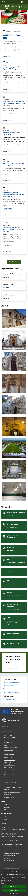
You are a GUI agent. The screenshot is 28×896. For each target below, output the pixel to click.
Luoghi (5, 816)
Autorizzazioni (7, 795)
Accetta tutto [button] (14, 886)
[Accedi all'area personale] (21, 2)
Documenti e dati (8, 750)
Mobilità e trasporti (9, 775)
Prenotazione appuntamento (11, 853)
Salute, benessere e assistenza (12, 792)
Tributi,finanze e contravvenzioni (12, 787)
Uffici (5, 740)
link (6, 883)
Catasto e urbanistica (9, 770)
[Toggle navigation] (3, 7)
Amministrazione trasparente (11, 868)
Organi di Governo (8, 735)
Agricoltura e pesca (9, 797)
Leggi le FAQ (7, 858)
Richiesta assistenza (9, 860)
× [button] (26, 871)
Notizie (8, 31)
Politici (5, 745)
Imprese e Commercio (9, 765)
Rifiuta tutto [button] (14, 890)
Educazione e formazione (10, 782)
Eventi (5, 819)
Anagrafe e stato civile (9, 757)
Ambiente (6, 790)
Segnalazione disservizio (10, 855)
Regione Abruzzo (6, 2)
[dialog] (14, 883)
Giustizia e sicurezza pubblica (11, 785)
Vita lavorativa (7, 762)
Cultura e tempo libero (9, 760)
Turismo (6, 772)
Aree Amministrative (9, 737)
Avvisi (7, 62)
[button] (14, 893)
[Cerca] (25, 7)
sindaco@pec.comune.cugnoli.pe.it (13, 844)
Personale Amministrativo (10, 747)
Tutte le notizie (13, 262)
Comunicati (7, 807)
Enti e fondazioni (8, 742)
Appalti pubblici (8, 767)
